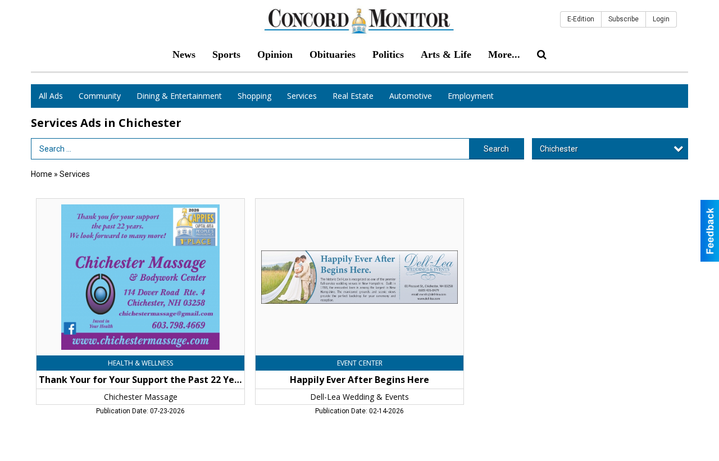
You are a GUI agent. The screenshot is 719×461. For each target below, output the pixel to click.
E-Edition (580, 19)
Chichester (559, 148)
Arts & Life (446, 54)
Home (41, 174)
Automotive (410, 95)
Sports (226, 54)
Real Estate (353, 95)
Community (100, 95)
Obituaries (333, 54)
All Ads (51, 95)
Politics (388, 54)
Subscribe (623, 19)
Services (302, 95)
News (183, 54)
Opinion (275, 54)
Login (661, 19)
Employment (471, 95)
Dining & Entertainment (179, 95)
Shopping (254, 95)
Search (496, 148)
